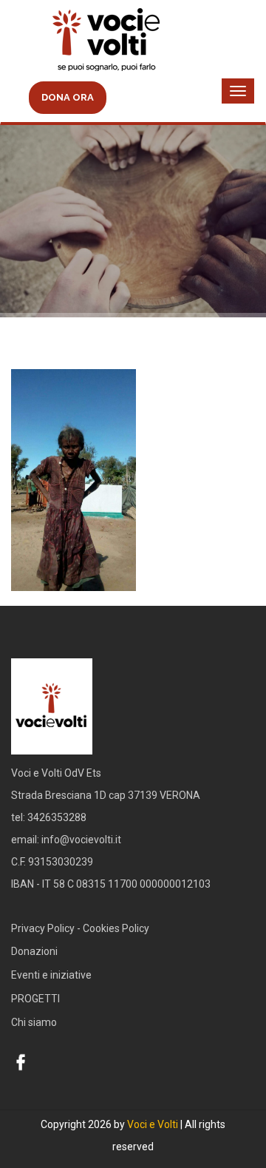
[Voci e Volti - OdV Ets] (133, 41)
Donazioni (34, 951)
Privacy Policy (43, 928)
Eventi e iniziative (51, 975)
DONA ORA (67, 97)
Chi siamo (34, 1022)
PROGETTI (35, 999)
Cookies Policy (116, 928)
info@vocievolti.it (81, 839)
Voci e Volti (152, 1124)
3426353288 (56, 817)
